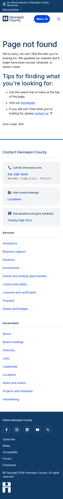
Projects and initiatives (18, 391)
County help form (20, 220)
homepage (28, 102)
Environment (11, 268)
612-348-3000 (18, 174)
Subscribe (9, 439)
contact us (41, 113)
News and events (14, 383)
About (7, 334)
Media (6, 445)
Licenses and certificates (19, 292)
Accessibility (10, 452)
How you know (11, 9)
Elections (9, 259)
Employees (9, 465)
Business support (14, 251)
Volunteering (11, 399)
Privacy (7, 458)
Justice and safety (15, 284)
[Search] (58, 19)
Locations (14, 199)
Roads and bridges (15, 308)
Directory (9, 350)
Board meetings (13, 342)
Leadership (10, 366)
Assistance (10, 243)
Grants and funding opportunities (25, 276)
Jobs (6, 358)
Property (8, 300)
